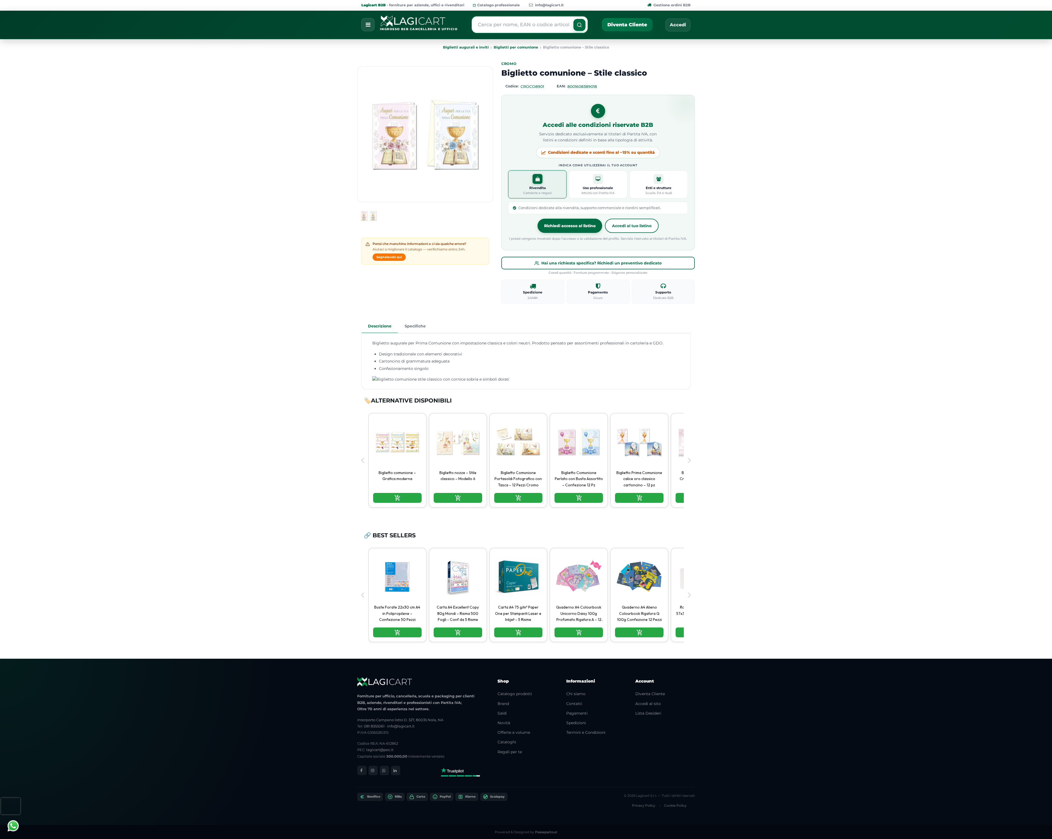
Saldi (502, 713)
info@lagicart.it (549, 5)
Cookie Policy (675, 805)
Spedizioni (576, 722)
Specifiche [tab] (415, 326)
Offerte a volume (514, 732)
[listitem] (397, 460)
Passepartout (546, 832)
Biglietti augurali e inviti (466, 47)
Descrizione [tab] (379, 326)
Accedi (678, 24)
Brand (503, 703)
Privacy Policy (643, 805)
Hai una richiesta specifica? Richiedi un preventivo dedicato (601, 263)
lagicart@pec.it (379, 749)
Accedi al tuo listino (631, 225)
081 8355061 (374, 726)
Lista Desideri (648, 713)
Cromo (509, 64)
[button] (579, 25)
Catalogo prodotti (515, 693)
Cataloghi (507, 742)
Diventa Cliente (627, 24)
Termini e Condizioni (585, 732)
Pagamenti (577, 713)
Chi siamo (575, 693)
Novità (504, 722)
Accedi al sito (648, 703)
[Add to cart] (397, 498)
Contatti (574, 703)
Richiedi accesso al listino (570, 225)
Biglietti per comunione (516, 47)
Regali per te (510, 751)
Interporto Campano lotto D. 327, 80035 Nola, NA (400, 720)
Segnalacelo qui (389, 257)
